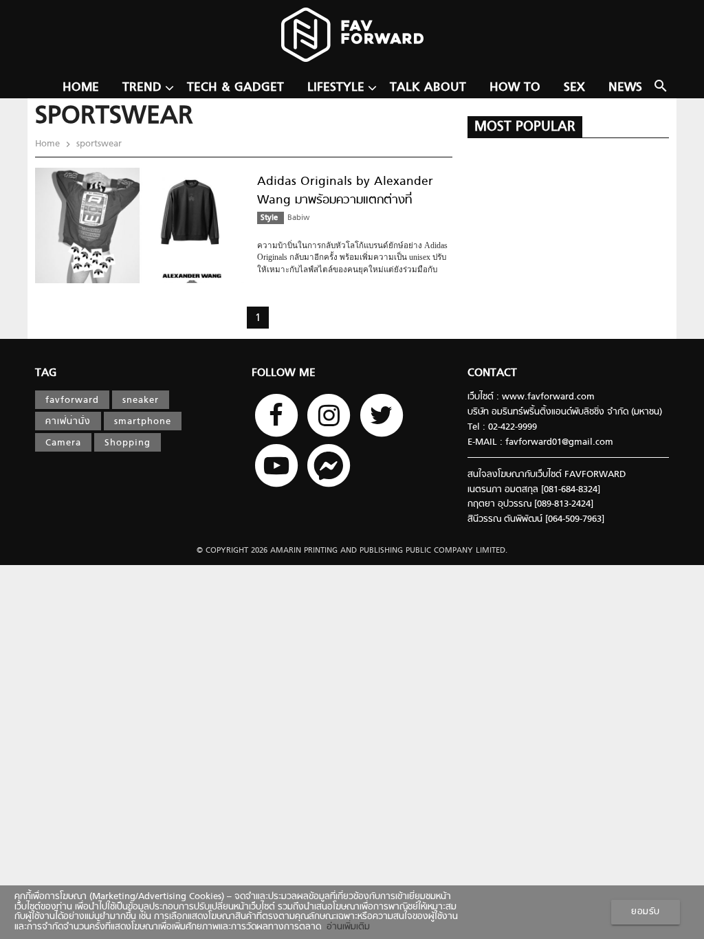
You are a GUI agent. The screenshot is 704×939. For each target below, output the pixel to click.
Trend (142, 88)
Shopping (127, 443)
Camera (63, 443)
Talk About (428, 88)
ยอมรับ (645, 912)
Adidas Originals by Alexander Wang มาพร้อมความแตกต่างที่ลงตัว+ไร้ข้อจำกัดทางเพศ (345, 201)
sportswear (98, 144)
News (625, 88)
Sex (574, 88)
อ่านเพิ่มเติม (345, 927)
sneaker (140, 401)
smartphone (142, 422)
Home (81, 88)
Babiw (298, 218)
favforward (72, 401)
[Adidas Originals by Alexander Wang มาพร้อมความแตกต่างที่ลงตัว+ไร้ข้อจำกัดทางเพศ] (139, 281)
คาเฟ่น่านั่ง (68, 422)
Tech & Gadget (235, 88)
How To (515, 88)
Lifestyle (335, 88)
